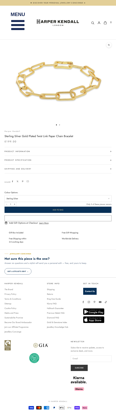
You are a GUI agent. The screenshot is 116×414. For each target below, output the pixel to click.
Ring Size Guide (54, 298)
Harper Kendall (12, 131)
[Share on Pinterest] (23, 181)
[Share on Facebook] (12, 181)
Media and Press (12, 313)
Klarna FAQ (51, 303)
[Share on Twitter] (17, 181)
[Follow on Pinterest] (94, 302)
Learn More (44, 223)
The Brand (9, 289)
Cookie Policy (10, 308)
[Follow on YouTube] (100, 302)
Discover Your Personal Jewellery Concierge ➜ (59, 3)
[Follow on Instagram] (88, 302)
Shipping (51, 289)
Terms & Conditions (13, 298)
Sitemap (8, 303)
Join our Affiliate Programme (16, 327)
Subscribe (79, 367)
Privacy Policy (10, 294)
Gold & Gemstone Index (57, 322)
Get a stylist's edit (17, 271)
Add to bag (58, 209)
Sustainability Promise (14, 317)
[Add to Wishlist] (58, 218)
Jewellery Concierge (13, 331)
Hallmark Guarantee (55, 308)
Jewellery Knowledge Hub (57, 327)
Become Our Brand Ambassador (18, 322)
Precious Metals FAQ (55, 313)
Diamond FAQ (53, 317)
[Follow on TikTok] (105, 302)
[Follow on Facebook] (83, 302)
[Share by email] (28, 181)
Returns (50, 294)
